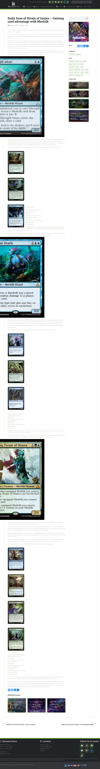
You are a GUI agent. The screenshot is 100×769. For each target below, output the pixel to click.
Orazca (82, 72)
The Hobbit (75, 85)
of (78, 72)
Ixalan (81, 67)
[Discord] (55, 2)
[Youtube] (58, 2)
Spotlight (71, 75)
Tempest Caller (11, 426)
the (82, 75)
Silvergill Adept (38, 54)
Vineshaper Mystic (12, 672)
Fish (78, 64)
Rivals (86, 72)
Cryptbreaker (49, 533)
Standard (78, 54)
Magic (86, 69)
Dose (70, 64)
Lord (82, 69)
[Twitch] (61, 2)
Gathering (71, 67)
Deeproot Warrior (29, 212)
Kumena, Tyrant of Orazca (44, 437)
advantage (71, 61)
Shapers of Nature (12, 661)
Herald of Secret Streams (14, 415)
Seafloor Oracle (47, 235)
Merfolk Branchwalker (30, 217)
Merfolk (71, 72)
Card (80, 61)
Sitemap (33, 764)
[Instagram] (52, 2)
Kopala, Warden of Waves (14, 656)
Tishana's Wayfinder (13, 667)
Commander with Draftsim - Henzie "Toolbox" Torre (36, 704)
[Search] (87, 18)
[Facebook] (49, 2)
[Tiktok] (67, 2)
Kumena (71, 69)
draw (74, 64)
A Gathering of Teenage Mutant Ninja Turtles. (78, 116)
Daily (84, 61)
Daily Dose (72, 54)
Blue (77, 61)
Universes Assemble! (78, 94)
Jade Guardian (11, 421)
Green (77, 67)
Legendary (77, 69)
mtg (76, 72)
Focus (82, 64)
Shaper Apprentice (29, 222)
